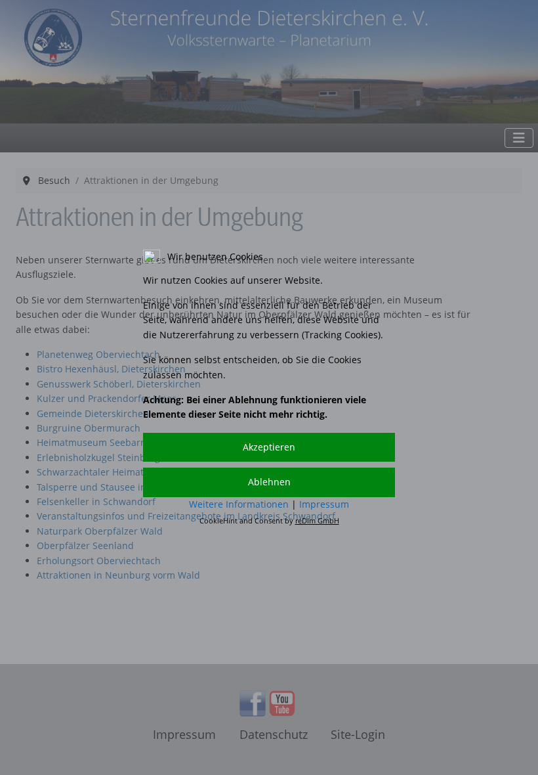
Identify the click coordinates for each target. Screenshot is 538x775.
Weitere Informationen (239, 504)
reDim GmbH (317, 520)
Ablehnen (269, 482)
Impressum (324, 504)
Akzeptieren (269, 447)
